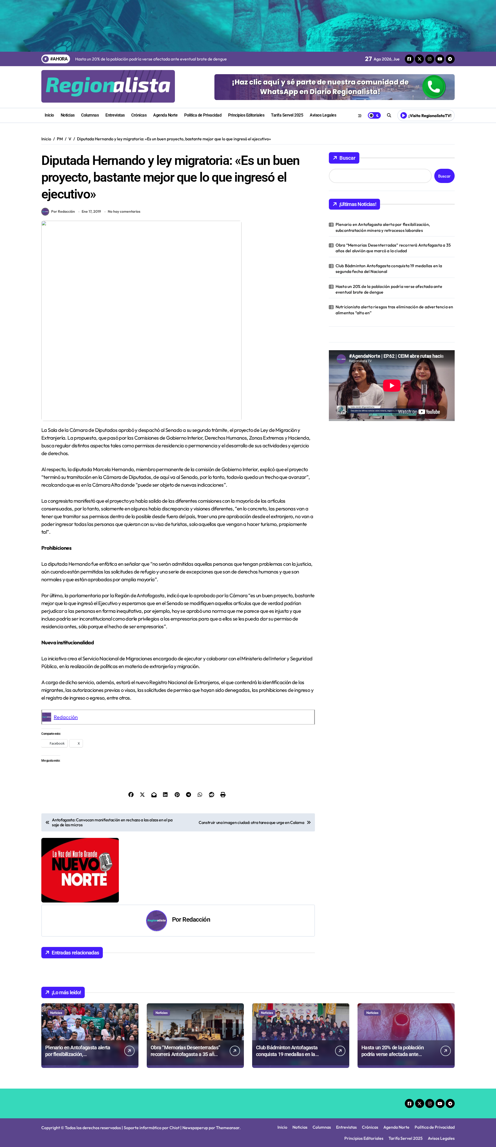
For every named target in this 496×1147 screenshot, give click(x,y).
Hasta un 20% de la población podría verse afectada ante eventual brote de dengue (389, 289)
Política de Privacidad (202, 115)
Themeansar (227, 1127)
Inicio (49, 115)
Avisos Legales (323, 115)
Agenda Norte (165, 115)
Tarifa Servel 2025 (287, 115)
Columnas (90, 115)
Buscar (347, 158)
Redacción (66, 717)
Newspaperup (195, 1127)
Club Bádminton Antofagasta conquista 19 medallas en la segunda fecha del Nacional (389, 268)
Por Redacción (63, 211)
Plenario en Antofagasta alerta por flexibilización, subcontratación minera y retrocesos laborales (383, 227)
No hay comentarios (124, 211)
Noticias (68, 115)
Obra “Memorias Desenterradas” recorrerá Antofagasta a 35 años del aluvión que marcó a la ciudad (393, 247)
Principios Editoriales (246, 115)
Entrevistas (115, 115)
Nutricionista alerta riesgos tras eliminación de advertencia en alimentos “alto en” (394, 309)
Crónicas (138, 115)
